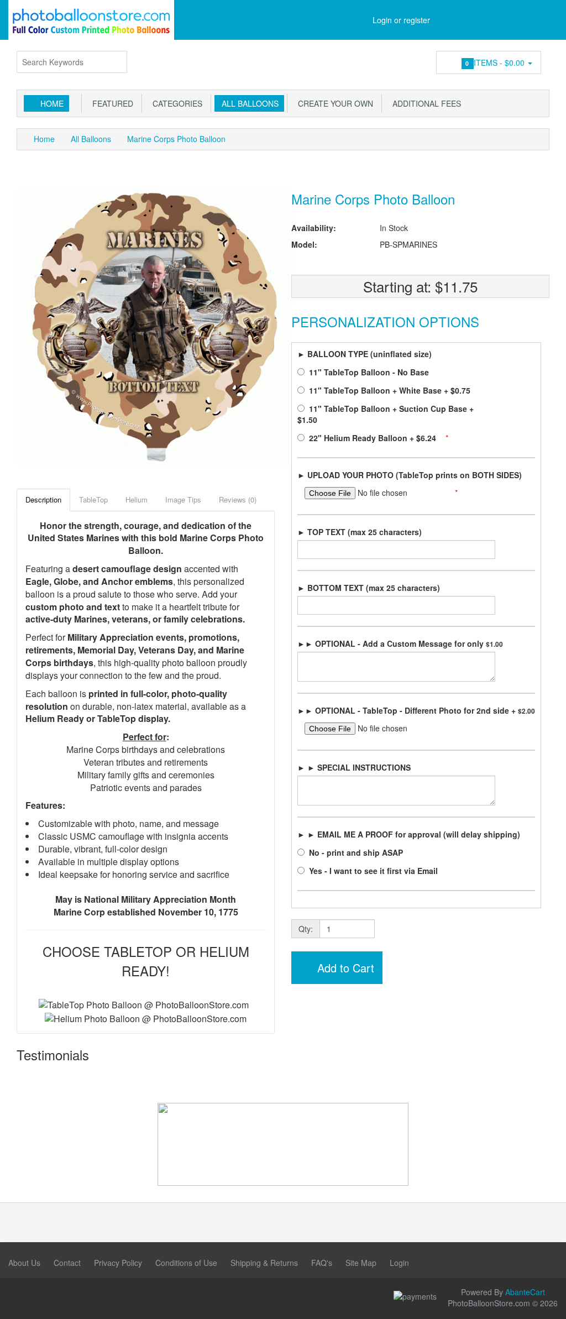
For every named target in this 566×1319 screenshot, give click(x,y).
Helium (136, 499)
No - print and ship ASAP (357, 852)
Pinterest (66, 1297)
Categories (175, 103)
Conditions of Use (186, 1262)
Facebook (16, 1297)
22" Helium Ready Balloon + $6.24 (374, 437)
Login (399, 1262)
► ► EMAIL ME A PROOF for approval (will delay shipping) (408, 834)
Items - (496, 62)
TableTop (93, 499)
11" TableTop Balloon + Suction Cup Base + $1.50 (385, 414)
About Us (24, 1262)
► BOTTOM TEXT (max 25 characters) (368, 587)
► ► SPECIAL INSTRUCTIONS (354, 767)
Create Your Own (333, 103)
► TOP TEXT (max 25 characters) (359, 531)
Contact (67, 1262)
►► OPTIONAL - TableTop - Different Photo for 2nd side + (416, 710)
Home (52, 103)
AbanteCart (525, 1291)
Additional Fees (424, 103)
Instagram (41, 1297)
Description (43, 499)
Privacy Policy (118, 1262)
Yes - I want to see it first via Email (374, 870)
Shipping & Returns (264, 1262)
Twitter (91, 1297)
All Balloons (248, 103)
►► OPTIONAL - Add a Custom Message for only (400, 643)
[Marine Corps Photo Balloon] (155, 326)
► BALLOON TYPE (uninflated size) (364, 353)
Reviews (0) (237, 499)
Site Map (360, 1262)
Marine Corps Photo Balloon (176, 138)
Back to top (547, 1302)
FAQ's (321, 1262)
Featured (110, 103)
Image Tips (183, 499)
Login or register (401, 19)
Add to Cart (344, 968)
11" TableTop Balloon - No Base (370, 372)
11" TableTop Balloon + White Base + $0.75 (391, 390)
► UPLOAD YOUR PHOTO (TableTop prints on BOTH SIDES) (409, 474)
